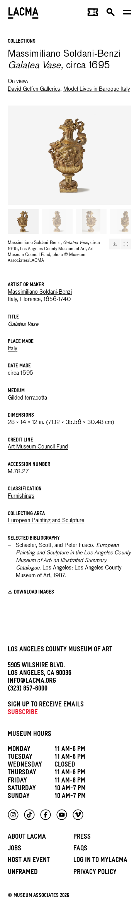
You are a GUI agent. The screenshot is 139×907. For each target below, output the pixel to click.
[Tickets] (92, 14)
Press (82, 837)
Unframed (23, 873)
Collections (22, 42)
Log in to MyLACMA (100, 861)
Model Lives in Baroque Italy (96, 89)
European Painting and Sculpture (46, 520)
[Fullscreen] (125, 244)
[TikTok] (29, 814)
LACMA (23, 14)
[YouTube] (61, 814)
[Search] (110, 14)
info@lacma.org (32, 681)
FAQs (80, 849)
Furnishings (21, 496)
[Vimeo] (78, 814)
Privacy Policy (95, 873)
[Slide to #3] (91, 221)
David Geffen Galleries (34, 89)
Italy (12, 348)
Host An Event (29, 861)
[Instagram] (13, 814)
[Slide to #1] (23, 221)
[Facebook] (45, 814)
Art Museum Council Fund (38, 447)
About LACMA (27, 837)
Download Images (34, 592)
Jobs (14, 849)
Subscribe (23, 713)
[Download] (114, 244)
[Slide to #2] (57, 221)
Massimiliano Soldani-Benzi (40, 292)
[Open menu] (127, 14)
